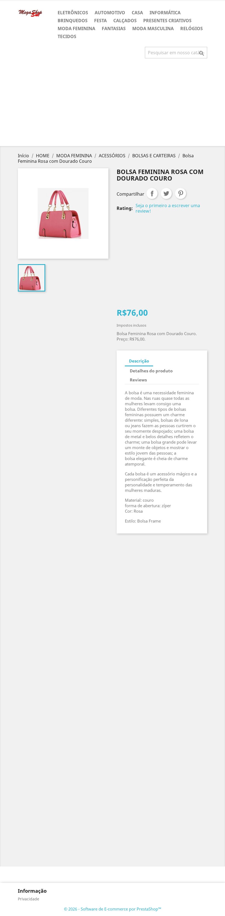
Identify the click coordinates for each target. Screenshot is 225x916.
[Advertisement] (113, 104)
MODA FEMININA (76, 28)
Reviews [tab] (138, 380)
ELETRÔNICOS (73, 13)
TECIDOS (67, 36)
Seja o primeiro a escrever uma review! (168, 208)
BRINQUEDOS (73, 21)
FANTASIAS (114, 28)
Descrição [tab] (139, 361)
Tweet (166, 193)
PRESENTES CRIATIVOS (167, 21)
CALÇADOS (125, 21)
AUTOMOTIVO (110, 13)
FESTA (100, 21)
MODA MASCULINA (153, 28)
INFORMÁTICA (165, 13)
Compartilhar (152, 193)
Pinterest (180, 193)
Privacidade (28, 898)
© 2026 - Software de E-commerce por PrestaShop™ (112, 909)
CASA (137, 13)
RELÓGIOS (191, 28)
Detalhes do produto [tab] (151, 370)
